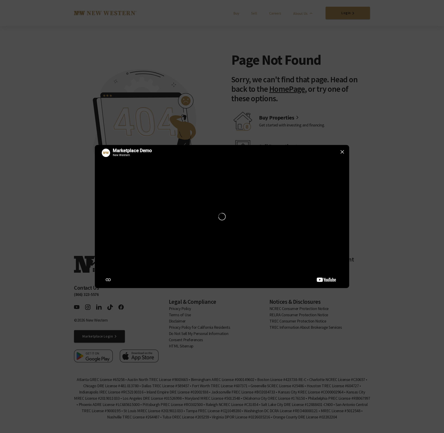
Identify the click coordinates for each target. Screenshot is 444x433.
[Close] (342, 152)
